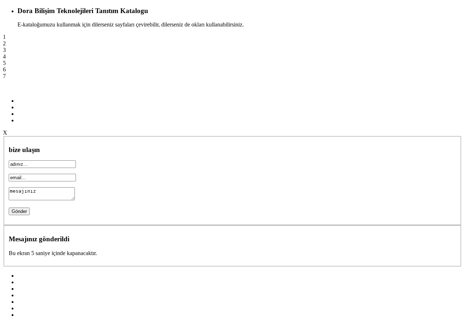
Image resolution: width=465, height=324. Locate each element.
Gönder (19, 211)
